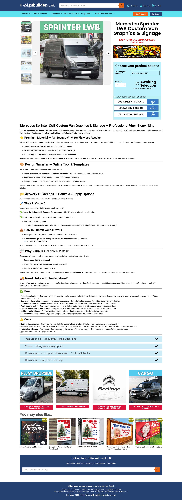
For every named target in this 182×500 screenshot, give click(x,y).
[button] (26, 14)
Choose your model (120, 73)
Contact (134, 6)
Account (146, 6)
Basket (158, 6)
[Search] (121, 5)
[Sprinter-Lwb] (71, 53)
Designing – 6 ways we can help (44, 360)
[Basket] (153, 5)
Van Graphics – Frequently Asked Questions (50, 338)
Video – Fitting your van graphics (44, 346)
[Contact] (128, 5)
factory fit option (37, 283)
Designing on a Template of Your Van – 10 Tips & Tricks (57, 353)
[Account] (141, 5)
